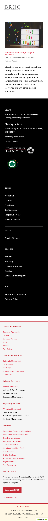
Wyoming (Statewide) (12, 409)
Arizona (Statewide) (11, 387)
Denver (6, 335)
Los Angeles (8, 364)
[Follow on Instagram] (17, 177)
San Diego (7, 368)
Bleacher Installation (11, 438)
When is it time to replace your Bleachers (20, 53)
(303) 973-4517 (12, 141)
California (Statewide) (12, 361)
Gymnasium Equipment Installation (17, 431)
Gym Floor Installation (12, 441)
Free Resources (9, 465)
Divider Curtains (9, 455)
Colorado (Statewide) (11, 332)
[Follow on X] (12, 177)
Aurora (5, 342)
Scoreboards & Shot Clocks (14, 448)
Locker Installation (11, 445)
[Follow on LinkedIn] (7, 177)
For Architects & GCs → (11, 498)
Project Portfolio (10, 462)
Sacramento (8, 375)
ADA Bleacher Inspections (14, 458)
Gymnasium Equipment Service (16, 434)
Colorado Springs (10, 339)
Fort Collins (8, 349)
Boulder (6, 346)
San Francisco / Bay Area (13, 371)
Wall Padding (8, 451)
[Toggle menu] (43, 5)
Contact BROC (12, 490)
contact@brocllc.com (14, 137)
